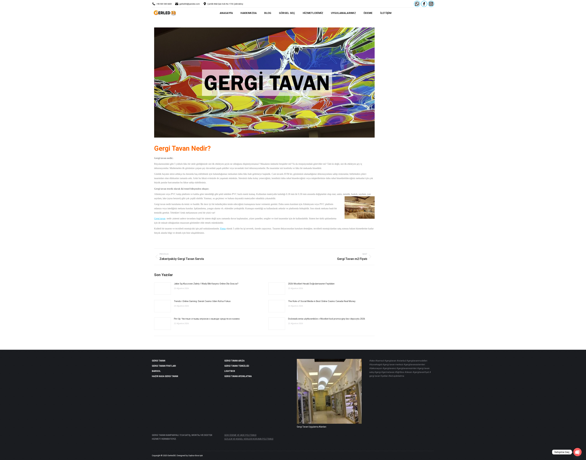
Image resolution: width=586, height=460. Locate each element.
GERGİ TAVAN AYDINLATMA (238, 376)
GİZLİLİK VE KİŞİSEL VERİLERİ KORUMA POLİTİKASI (248, 439)
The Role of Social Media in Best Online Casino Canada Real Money (321, 301)
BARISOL (156, 371)
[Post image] (162, 288)
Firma (223, 228)
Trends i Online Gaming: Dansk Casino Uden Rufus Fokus (202, 301)
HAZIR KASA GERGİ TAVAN (165, 376)
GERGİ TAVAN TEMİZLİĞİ (236, 366)
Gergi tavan (159, 218)
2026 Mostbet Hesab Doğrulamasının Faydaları (311, 283)
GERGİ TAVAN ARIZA (234, 360)
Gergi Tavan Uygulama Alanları (311, 427)
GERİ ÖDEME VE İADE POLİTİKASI (240, 435)
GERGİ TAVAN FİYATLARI (164, 366)
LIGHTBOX (229, 371)
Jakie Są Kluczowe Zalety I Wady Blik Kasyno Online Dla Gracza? (206, 283)
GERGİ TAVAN (158, 360)
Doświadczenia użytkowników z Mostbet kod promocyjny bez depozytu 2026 (326, 318)
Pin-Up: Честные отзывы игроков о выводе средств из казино (207, 318)
